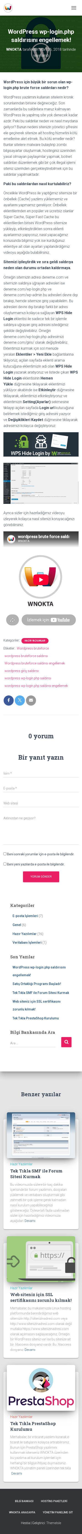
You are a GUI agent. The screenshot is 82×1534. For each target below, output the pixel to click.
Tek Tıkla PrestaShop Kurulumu (36, 1018)
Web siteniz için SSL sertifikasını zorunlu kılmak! (41, 1297)
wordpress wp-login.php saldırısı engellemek (36, 686)
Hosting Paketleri (54, 1501)
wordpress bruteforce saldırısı (26, 656)
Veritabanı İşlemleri (27, 942)
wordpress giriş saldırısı (22, 671)
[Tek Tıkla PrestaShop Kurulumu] (41, 1387)
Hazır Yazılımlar (35, 640)
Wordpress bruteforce (33, 648)
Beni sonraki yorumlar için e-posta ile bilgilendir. (40, 854)
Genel (17, 925)
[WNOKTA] (9, 8)
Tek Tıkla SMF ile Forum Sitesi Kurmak (41, 993)
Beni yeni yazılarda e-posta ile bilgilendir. (35, 864)
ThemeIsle (53, 1523)
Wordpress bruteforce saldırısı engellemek (35, 663)
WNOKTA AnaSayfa (22, 1512)
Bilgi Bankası (24, 1501)
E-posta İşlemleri (25, 916)
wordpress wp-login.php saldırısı (28, 678)
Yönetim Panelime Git (58, 1512)
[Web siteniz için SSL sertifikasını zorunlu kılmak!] (41, 1259)
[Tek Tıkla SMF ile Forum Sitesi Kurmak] (41, 1135)
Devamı (30, 1221)
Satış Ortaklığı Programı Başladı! (37, 984)
